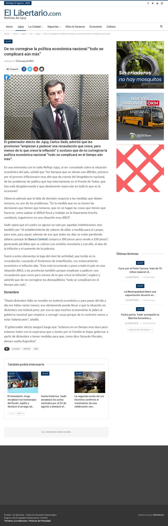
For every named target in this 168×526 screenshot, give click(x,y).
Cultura (111, 26)
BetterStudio (158, 515)
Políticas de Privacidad (39, 521)
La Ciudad (35, 26)
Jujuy (20, 26)
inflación (26, 349)
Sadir (36, 349)
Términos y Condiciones (15, 521)
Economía (96, 26)
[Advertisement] (140, 223)
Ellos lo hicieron (75, 26)
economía (16, 349)
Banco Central (37, 239)
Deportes (53, 26)
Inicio (9, 26)
